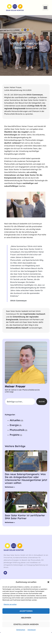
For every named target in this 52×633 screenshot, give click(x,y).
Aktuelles (15, 420)
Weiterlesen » (10, 487)
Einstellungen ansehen (26, 624)
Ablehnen (26, 618)
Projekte (14, 434)
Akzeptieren (26, 611)
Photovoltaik (17, 429)
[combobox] (20, 401)
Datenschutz (20, 630)
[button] (48, 582)
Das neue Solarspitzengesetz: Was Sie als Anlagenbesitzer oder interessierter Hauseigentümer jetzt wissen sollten (26, 478)
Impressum (32, 630)
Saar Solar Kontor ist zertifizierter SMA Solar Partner (25, 517)
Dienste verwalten (10, 604)
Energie (14, 425)
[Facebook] (5, 572)
